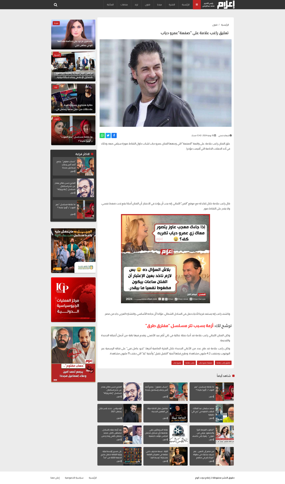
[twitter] (108, 135)
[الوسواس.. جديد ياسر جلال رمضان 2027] (132, 413)
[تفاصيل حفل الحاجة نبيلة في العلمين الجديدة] (179, 413)
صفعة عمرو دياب (205, 363)
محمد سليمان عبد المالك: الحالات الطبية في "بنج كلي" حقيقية (202, 411)
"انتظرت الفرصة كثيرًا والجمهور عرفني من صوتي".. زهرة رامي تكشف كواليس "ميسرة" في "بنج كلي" (203, 436)
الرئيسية (185, 4)
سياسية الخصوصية (74, 477)
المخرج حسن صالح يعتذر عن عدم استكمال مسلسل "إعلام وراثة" (111, 390)
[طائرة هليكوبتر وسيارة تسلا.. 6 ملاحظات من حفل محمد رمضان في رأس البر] (73, 98)
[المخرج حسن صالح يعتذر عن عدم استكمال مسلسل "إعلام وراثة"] (132, 391)
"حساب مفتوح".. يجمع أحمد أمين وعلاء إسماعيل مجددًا (66, 164)
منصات (124, 4)
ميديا (159, 4)
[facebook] (114, 135)
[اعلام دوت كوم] (225, 5)
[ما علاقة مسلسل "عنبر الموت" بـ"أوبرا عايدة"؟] (225, 391)
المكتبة (110, 4)
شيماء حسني (223, 135)
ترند (136, 4)
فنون (147, 4)
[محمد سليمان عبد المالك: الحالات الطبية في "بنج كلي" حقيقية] (225, 413)
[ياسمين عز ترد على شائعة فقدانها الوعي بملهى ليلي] (73, 34)
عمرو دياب (177, 363)
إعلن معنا (55, 477)
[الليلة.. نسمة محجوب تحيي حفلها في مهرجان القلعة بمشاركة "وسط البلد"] (179, 456)
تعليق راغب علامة (223, 363)
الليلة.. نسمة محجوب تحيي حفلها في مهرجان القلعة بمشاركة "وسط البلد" (157, 454)
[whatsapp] (102, 135)
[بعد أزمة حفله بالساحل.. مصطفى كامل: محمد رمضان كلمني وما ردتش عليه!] (132, 434)
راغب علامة (189, 363)
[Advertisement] (166, 177)
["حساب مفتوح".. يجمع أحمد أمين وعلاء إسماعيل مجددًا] (179, 391)
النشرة (172, 4)
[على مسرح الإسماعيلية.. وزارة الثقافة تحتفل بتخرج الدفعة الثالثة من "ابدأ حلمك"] (132, 456)
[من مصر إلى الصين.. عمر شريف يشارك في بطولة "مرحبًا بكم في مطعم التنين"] (225, 456)
